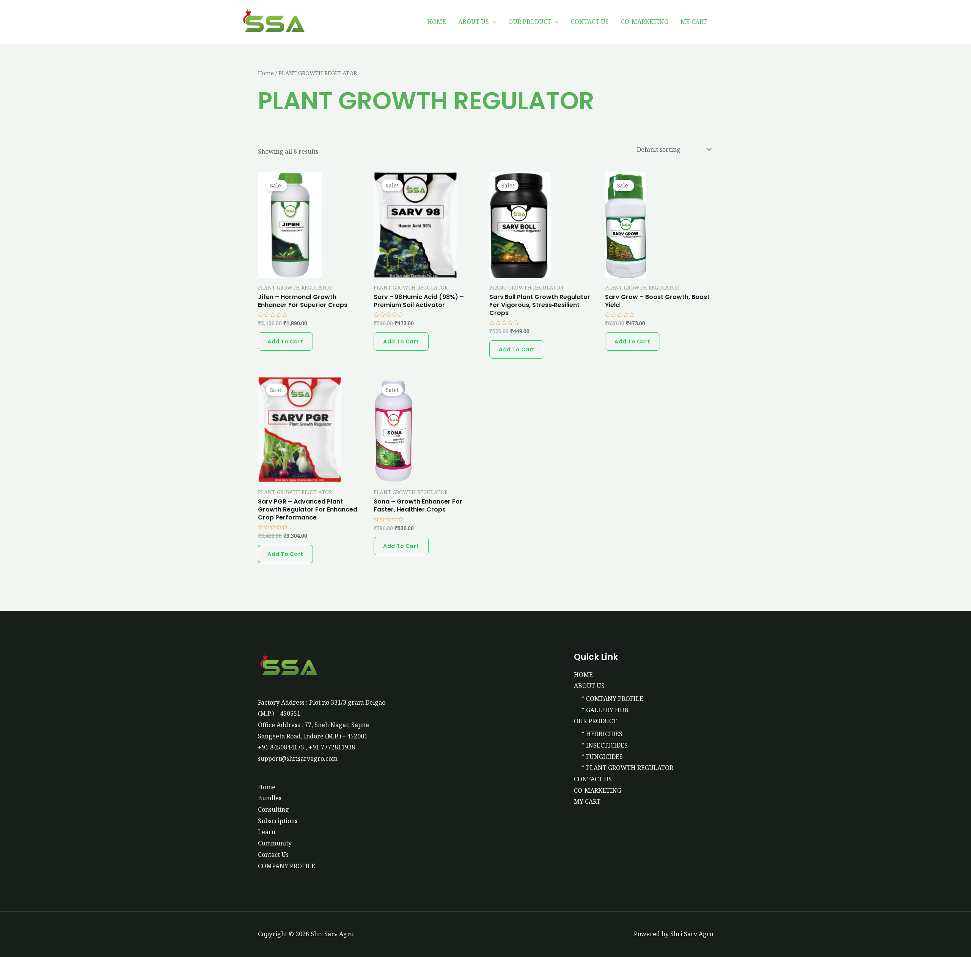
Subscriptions (277, 821)
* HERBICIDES (601, 734)
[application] (492, 21)
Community (275, 843)
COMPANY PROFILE (286, 866)
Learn (266, 832)
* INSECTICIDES (604, 745)
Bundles (269, 798)
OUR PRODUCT (529, 21)
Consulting (273, 809)
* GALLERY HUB (604, 710)
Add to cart (285, 341)
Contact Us (273, 854)
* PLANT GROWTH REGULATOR (627, 767)
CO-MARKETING (644, 21)
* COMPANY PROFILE (612, 698)
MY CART (693, 21)
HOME (436, 21)
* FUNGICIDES (602, 756)
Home (266, 73)
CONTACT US (590, 21)
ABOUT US (473, 21)
